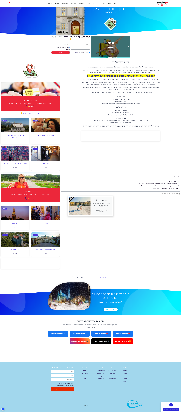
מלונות (103, 3)
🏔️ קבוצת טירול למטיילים (79, 333)
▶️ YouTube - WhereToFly (123, 341)
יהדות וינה (173, 194)
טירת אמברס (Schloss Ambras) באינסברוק (15, 136)
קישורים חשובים (125, 367)
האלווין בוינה (45, 223)
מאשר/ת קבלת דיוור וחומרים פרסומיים (65, 385)
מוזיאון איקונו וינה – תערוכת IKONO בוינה (15, 164)
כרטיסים (96, 3)
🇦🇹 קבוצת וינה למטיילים (123, 333)
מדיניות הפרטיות (76, 52)
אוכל (89, 3)
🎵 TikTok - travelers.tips (101, 341)
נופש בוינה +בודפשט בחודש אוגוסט (45, 250)
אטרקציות (100, 367)
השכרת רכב (49, 3)
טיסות (57, 3)
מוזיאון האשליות (101, 376)
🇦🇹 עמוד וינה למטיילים (101, 333)
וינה (110, 3)
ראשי (115, 3)
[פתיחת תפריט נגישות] (3, 409)
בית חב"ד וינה (45, 164)
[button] (9, 2)
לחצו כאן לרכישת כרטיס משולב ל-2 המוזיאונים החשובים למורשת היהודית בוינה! (158, 183)
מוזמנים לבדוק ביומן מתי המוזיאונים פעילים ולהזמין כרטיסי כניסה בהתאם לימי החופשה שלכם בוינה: (153, 186)
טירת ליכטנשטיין (14, 250)
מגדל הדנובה (100, 373)
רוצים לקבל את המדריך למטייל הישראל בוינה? (164, 188)
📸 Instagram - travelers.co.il (79, 341)
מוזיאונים (164, 194)
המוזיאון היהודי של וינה (172, 181)
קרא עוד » (45, 139)
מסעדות (125, 376)
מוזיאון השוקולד (101, 370)
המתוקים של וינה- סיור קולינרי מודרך (45, 135)
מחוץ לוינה (65, 3)
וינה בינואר (15, 223)
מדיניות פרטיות (87, 405)
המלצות (82, 3)
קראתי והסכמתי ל (80, 52)
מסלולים (74, 3)
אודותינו (125, 370)
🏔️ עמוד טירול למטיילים (58, 333)
